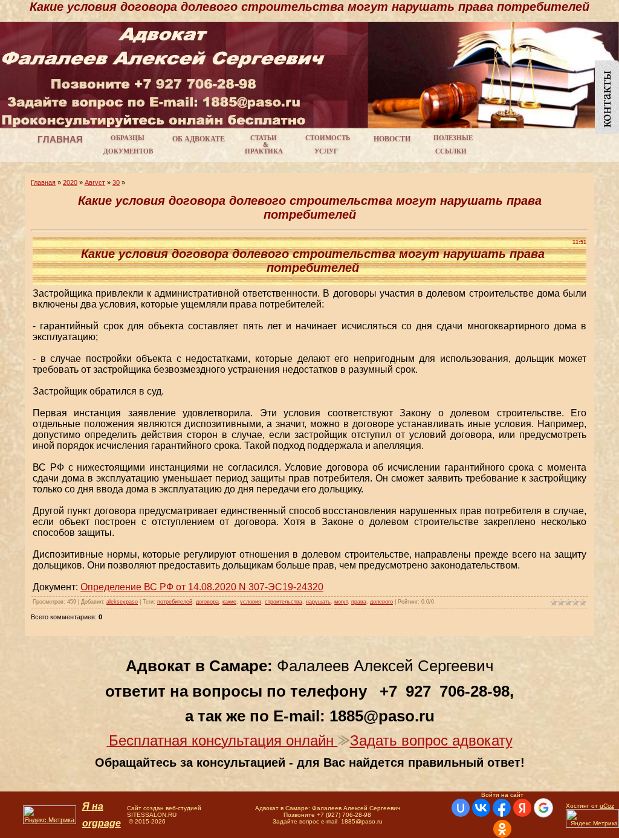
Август (95, 182)
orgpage (101, 823)
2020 (70, 182)
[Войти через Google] (543, 807)
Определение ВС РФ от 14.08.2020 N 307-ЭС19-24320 (201, 587)
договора (207, 602)
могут (341, 602)
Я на (92, 806)
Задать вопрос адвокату (431, 740)
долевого (381, 602)
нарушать (318, 602)
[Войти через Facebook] (502, 808)
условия (250, 602)
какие (229, 602)
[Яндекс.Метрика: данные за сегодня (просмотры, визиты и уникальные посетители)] (49, 814)
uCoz (607, 805)
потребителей (174, 602)
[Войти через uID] (461, 808)
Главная (43, 182)
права (358, 602)
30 (116, 182)
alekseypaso (122, 602)
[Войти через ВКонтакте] (481, 808)
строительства (283, 602)
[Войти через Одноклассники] (502, 829)
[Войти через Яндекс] (522, 808)
